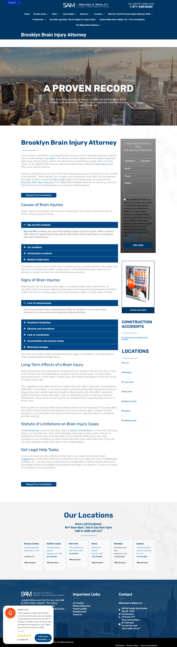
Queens (126, 411)
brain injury (101, 164)
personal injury (32, 430)
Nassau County (130, 401)
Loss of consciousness (39, 303)
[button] (41, 14)
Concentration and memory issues (45, 340)
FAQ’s (54, 14)
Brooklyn (26, 182)
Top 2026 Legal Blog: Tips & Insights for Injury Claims (72, 19)
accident (51, 158)
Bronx (126, 363)
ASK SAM (138, 245)
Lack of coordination (38, 334)
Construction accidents (39, 253)
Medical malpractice (38, 259)
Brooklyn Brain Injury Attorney (53, 35)
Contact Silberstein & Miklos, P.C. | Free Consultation (122, 19)
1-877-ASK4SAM (141, 6)
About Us (84, 14)
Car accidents (34, 247)
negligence (27, 458)
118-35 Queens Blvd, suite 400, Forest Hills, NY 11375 (143, 551)
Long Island (129, 382)
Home (27, 14)
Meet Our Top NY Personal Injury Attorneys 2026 (129, 14)
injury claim (59, 179)
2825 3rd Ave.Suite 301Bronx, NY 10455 (97, 551)
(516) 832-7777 (29, 557)
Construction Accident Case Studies (135, 338)
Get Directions (53, 563)
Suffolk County (129, 420)
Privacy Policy (134, 235)
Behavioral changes (37, 347)
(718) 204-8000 (97, 557)
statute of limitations (81, 430)
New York (127, 392)
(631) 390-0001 (52, 557)
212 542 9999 (73, 554)
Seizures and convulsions (40, 328)
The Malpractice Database (87, 25)
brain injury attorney (43, 182)
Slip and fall (30, 231)
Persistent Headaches (39, 322)
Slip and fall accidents (39, 224)
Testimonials (37, 19)
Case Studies (68, 14)
